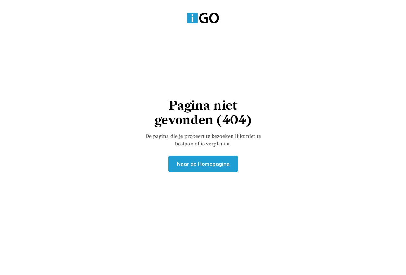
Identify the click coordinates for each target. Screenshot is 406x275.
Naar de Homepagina (203, 164)
